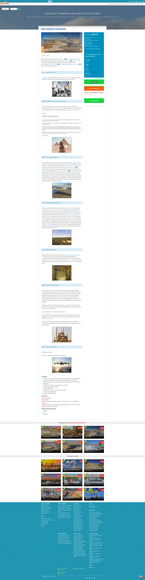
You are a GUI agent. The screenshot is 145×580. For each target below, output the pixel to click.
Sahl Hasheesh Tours (78, 527)
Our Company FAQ (44, 523)
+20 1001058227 (63, 568)
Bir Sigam (48, 216)
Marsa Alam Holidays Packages (80, 541)
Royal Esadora (93, 518)
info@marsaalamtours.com (80, 568)
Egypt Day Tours (45, 505)
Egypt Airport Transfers (46, 507)
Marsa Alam (44, 77)
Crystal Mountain (52, 209)
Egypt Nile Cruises (45, 510)
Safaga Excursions (78, 525)
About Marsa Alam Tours (45, 518)
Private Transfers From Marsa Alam (65, 505)
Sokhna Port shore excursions (64, 540)
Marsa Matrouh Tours (78, 522)
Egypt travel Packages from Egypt (96, 560)
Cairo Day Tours (78, 508)
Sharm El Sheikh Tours (79, 528)
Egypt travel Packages (79, 549)
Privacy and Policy (44, 521)
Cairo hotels (92, 505)
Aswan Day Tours (78, 507)
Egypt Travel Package (50, 29)
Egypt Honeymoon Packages (80, 550)
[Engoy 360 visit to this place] (66, 59)
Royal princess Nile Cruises (95, 512)
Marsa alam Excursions (79, 521)
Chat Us (140, 576)
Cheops (60, 108)
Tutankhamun (71, 126)
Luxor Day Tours (78, 518)
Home (43, 29)
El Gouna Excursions (78, 511)
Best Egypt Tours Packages (80, 552)
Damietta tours (77, 510)
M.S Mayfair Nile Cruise (94, 524)
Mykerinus (72, 108)
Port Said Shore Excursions (64, 535)
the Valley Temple (76, 109)
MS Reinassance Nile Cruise (95, 515)
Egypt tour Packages (78, 546)
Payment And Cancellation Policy (47, 519)
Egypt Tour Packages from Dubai (96, 542)
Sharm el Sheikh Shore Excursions (65, 541)
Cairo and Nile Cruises (79, 535)
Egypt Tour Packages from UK (95, 538)
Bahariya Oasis (73, 162)
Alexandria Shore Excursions (64, 537)
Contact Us (43, 524)
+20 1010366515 (63, 572)
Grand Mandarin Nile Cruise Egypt (96, 513)
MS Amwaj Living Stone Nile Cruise (96, 521)
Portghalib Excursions (78, 524)
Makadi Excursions (78, 519)
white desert (61, 59)
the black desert (69, 165)
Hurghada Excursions (78, 516)
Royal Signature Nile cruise (95, 519)
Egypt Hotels (44, 513)
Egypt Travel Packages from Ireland (96, 558)
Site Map (42, 526)
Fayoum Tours (77, 514)
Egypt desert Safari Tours (60, 29)
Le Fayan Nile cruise (94, 529)
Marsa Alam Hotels (93, 507)
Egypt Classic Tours (78, 538)
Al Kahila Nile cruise (93, 530)
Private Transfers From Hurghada (65, 508)
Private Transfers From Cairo (64, 507)
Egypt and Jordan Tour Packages (81, 554)
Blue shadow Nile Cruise (94, 516)
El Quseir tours (77, 513)
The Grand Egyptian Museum (51, 116)
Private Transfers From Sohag (64, 517)
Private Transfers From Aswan (64, 514)
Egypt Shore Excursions (46, 508)
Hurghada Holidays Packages (80, 544)
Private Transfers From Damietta (65, 516)
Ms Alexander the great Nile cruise (96, 523)
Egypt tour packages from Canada (96, 544)
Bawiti (51, 259)
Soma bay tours (77, 530)
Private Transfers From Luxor (64, 513)
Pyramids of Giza (54, 108)
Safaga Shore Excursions (63, 538)
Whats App (61, 570)
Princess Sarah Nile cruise (95, 526)
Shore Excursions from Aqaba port (65, 543)
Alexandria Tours (78, 505)
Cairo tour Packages (78, 543)
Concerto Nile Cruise (94, 527)
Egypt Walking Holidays (79, 547)
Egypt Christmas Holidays (79, 540)
